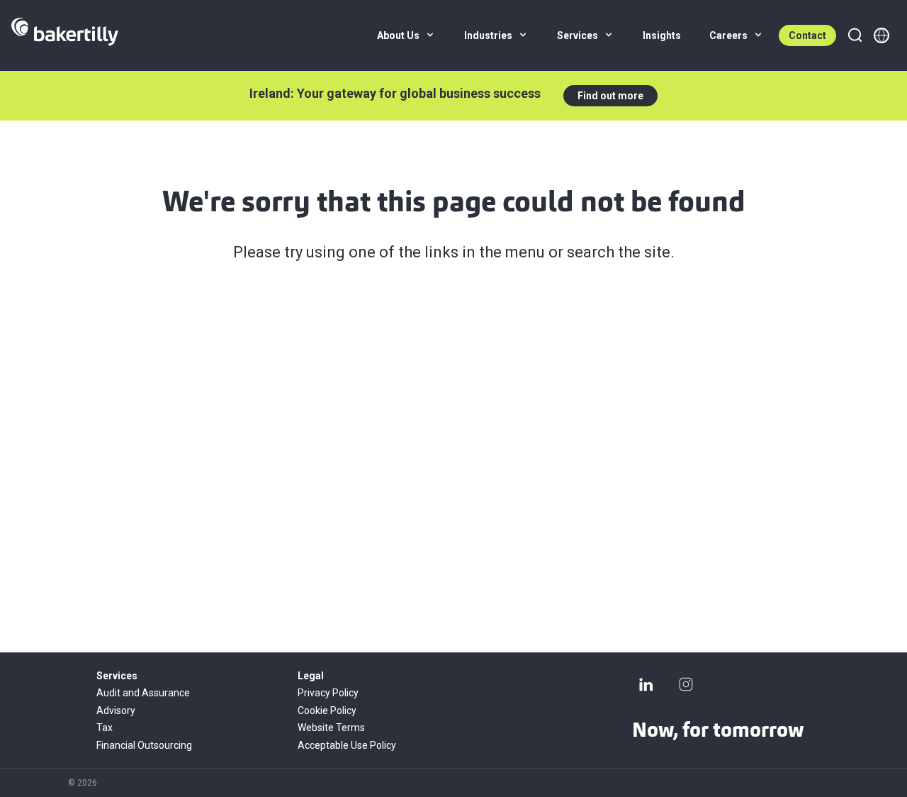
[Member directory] (881, 35)
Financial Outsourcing (144, 745)
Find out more (610, 95)
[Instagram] (686, 684)
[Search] (854, 35)
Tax (104, 727)
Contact (807, 35)
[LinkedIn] (646, 684)
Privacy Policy (328, 692)
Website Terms (331, 727)
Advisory (115, 710)
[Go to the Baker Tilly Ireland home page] (64, 35)
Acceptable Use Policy (347, 745)
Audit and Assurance (143, 692)
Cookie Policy (327, 710)
